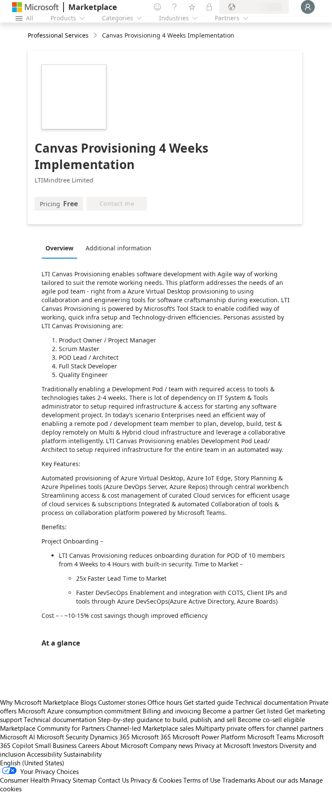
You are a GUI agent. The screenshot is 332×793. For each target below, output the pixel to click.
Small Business (56, 745)
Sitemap (84, 780)
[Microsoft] (35, 7)
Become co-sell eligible (271, 719)
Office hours (164, 702)
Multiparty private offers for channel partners (259, 728)
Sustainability (83, 754)
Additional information (118, 248)
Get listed (269, 711)
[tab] (62, 247)
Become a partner (228, 711)
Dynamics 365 (110, 736)
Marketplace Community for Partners (52, 728)
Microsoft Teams (271, 736)
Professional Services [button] (58, 35)
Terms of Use (201, 780)
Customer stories (122, 702)
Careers (88, 745)
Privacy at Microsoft (223, 745)
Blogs (88, 702)
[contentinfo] (96, 35)
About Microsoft (124, 745)
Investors (265, 745)
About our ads (277, 780)
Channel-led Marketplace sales (150, 728)
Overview (59, 248)
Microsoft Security (62, 736)
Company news (171, 745)
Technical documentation (271, 702)
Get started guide (208, 702)
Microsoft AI (17, 736)
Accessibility (44, 754)
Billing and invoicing (172, 711)
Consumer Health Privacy (35, 780)
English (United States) (32, 762)
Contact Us (113, 780)
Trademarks (238, 780)
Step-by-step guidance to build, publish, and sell (167, 719)
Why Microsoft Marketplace (39, 702)
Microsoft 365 (151, 736)
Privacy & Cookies (156, 780)
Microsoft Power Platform (209, 736)
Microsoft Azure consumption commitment (80, 711)
